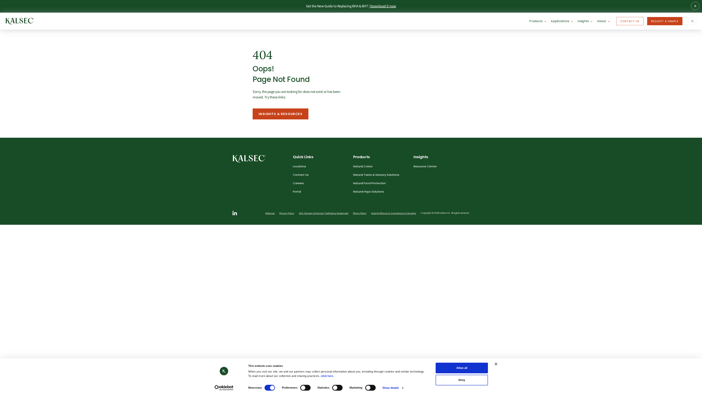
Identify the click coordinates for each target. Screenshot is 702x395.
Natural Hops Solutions (368, 191)
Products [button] (536, 21)
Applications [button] (560, 21)
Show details (390, 387)
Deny (461, 379)
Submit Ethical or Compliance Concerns (393, 213)
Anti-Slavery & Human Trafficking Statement (323, 213)
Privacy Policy (286, 213)
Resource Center (425, 166)
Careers (298, 183)
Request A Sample (664, 21)
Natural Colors (363, 166)
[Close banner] (496, 364)
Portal (297, 191)
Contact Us (629, 21)
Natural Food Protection (369, 183)
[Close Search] (695, 6)
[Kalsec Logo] (19, 20)
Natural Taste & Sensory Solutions (376, 175)
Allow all (461, 367)
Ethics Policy (360, 213)
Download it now (383, 6)
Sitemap (270, 213)
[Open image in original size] (249, 158)
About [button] (601, 21)
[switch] (305, 388)
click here (327, 375)
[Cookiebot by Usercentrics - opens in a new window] (224, 388)
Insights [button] (583, 21)
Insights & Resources (280, 114)
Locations (299, 166)
